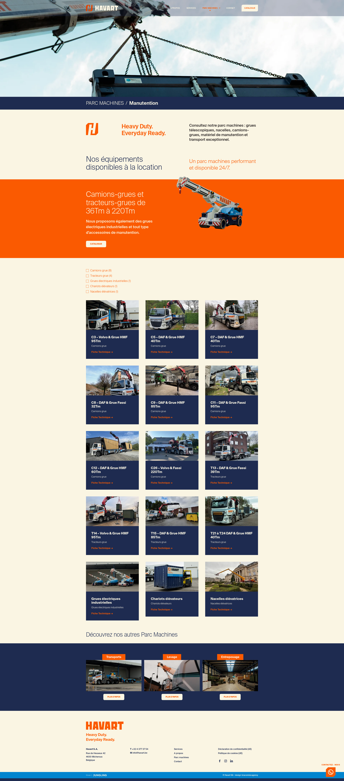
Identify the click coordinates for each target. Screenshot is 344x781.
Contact (230, 8)
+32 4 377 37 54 (140, 749)
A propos (175, 8)
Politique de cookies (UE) (230, 753)
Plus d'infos (113, 697)
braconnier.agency (250, 775)
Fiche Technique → (102, 352)
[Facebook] (220, 761)
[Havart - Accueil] (102, 8)
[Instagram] (226, 761)
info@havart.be (140, 752)
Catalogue (249, 8)
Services (191, 8)
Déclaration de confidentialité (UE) (235, 749)
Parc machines (210, 8)
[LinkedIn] (231, 761)
